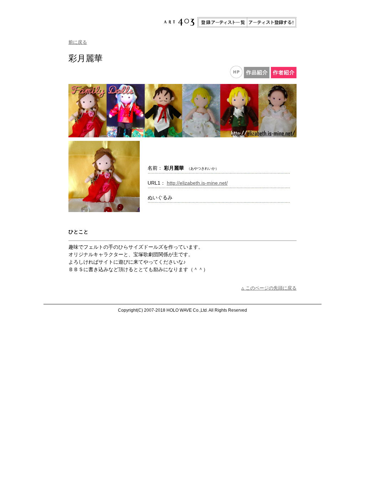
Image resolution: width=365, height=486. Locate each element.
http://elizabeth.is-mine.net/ (197, 183)
